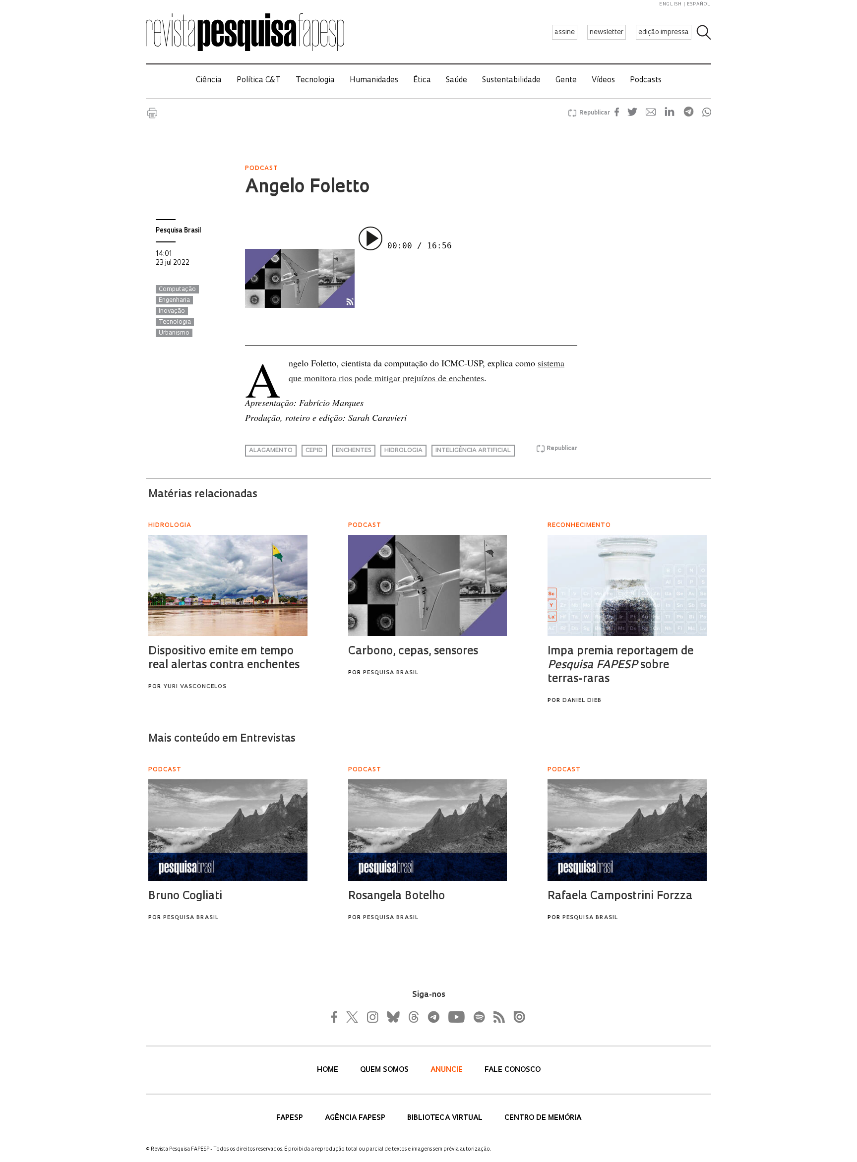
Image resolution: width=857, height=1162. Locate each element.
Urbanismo (174, 333)
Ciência (209, 80)
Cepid (314, 451)
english (670, 4)
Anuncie (447, 1070)
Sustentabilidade (511, 80)
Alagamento (271, 451)
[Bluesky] (392, 1017)
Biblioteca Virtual (446, 1118)
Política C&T (259, 80)
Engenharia (174, 300)
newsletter (606, 32)
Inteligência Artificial (473, 451)
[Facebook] (336, 1017)
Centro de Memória (542, 1118)
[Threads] (413, 1017)
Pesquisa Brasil (178, 231)
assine (564, 32)
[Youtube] (455, 1017)
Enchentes (353, 451)
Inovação (172, 311)
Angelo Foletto (307, 188)
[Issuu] (516, 1017)
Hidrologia (403, 451)
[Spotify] (478, 1017)
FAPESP (290, 1118)
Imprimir (152, 113)
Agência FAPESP (356, 1118)
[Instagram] (371, 1017)
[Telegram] (433, 1017)
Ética (422, 80)
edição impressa (663, 32)
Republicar (593, 113)
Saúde (456, 80)
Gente (566, 80)
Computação (177, 289)
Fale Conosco (513, 1070)
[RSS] (496, 1017)
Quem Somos (385, 1070)
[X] (352, 1017)
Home (328, 1070)
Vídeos (603, 80)
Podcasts (646, 80)
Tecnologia (315, 80)
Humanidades (374, 80)
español (699, 4)
